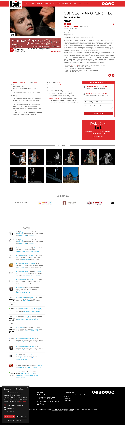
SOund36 (20, 364)
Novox (36, 375)
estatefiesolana (29, 375)
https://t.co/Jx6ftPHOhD (22, 359)
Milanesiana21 (21, 267)
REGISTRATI (67, 399)
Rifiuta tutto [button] (21, 416)
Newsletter (56, 3)
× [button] (27, 387)
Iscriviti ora (97, 136)
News (32, 3)
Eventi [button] (26, 3)
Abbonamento (74, 65)
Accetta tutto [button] (9, 416)
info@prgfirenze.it (43, 404)
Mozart (19, 357)
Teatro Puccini (60, 85)
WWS (71, 410)
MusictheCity (20, 375)
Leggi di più (22, 401)
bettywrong (23, 232)
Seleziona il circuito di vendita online (94, 106)
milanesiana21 (26, 275)
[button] (70, 4)
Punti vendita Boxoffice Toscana (97, 86)
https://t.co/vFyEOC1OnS (34, 367)
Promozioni (47, 3)
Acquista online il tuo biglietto (96, 93)
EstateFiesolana (32, 235)
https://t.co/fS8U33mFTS (32, 330)
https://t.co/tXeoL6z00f (27, 373)
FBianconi (39, 365)
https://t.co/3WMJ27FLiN (23, 292)
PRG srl (58, 82)
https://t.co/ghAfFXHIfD (32, 319)
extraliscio (20, 233)
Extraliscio (30, 255)
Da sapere (39, 3)
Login (74, 3)
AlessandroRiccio (21, 356)
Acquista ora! (98, 113)
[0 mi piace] (67, 24)
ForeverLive (21, 367)
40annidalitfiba (21, 377)
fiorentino (32, 354)
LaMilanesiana (23, 235)
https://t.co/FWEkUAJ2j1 (32, 251)
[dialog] (15, 404)
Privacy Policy (67, 400)
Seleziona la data (89, 99)
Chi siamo (65, 3)
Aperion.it (60, 410)
